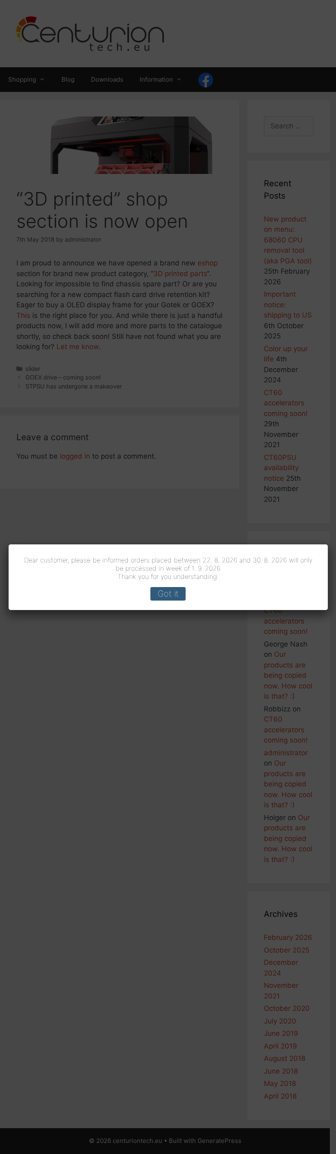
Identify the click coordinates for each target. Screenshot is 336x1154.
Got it (168, 594)
